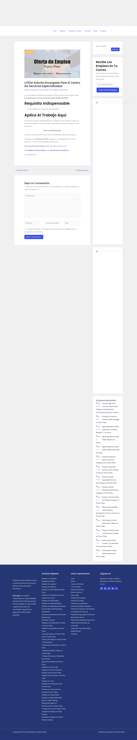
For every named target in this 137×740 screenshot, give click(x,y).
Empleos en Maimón (49, 587)
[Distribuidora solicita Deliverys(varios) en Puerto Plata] (98, 551)
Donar (73, 581)
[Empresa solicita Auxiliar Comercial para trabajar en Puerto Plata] (98, 531)
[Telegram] (123, 31)
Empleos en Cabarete (49, 578)
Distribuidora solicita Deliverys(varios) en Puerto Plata (106, 553)
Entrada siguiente (83, 170)
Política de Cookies (77, 601)
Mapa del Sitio (76, 631)
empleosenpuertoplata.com (59, 150)
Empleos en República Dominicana (54, 606)
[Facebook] (110, 31)
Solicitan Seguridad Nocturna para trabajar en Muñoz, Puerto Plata (107, 470)
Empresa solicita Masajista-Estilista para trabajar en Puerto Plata (107, 490)
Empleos (63, 31)
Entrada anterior (21, 170)
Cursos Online (76, 587)
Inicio (55, 31)
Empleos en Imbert (48, 581)
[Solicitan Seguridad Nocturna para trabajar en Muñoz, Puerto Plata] (98, 467)
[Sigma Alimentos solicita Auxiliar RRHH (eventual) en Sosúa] (98, 447)
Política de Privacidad (78, 598)
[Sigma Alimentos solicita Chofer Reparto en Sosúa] (98, 437)
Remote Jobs (46, 617)
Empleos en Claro (48, 681)
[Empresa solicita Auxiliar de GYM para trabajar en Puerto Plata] (98, 498)
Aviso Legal (75, 595)
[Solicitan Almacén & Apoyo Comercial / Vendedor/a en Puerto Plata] (98, 457)
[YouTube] (120, 31)
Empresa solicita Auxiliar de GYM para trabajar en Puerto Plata (107, 500)
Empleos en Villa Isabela (50, 601)
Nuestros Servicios (77, 590)
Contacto (103, 31)
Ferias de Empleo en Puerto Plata (53, 634)
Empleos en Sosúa (48, 598)
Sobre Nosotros (76, 592)
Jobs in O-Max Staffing (49, 700)
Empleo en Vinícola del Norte (52, 670)
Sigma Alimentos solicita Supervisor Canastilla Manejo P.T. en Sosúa (107, 430)
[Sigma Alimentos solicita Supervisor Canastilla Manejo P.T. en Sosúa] (98, 427)
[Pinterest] (117, 31)
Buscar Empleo (101, 46)
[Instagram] (113, 31)
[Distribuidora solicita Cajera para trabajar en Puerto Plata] (98, 521)
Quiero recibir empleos (108, 90)
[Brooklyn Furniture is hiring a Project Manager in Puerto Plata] (98, 417)
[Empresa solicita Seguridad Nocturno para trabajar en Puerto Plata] (98, 477)
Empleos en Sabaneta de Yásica (53, 595)
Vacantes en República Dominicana (54, 614)
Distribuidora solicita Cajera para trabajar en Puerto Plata (107, 523)
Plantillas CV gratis (75, 31)
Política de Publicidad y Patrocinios (83, 620)
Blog (95, 31)
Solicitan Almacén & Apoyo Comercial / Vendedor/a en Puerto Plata (106, 460)
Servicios (88, 31)
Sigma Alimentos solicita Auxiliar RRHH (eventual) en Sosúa (107, 450)
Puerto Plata (44, 90)
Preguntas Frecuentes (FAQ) (80, 628)
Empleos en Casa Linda (50, 667)
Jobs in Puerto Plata (49, 637)
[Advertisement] (56, 13)
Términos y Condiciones (79, 603)
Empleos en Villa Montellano (52, 603)
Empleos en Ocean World (50, 695)
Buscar (115, 49)
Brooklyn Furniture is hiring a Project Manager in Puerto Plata (108, 419)
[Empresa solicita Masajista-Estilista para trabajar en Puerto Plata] (98, 487)
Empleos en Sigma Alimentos (52, 698)
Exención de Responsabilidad (81, 606)
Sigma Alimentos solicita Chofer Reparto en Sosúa (107, 440)
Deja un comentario (31, 90)
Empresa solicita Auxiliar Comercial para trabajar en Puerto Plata (107, 533)
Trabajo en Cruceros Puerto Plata (53, 709)
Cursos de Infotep (77, 584)
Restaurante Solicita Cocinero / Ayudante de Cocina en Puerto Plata (107, 543)
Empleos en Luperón (49, 584)
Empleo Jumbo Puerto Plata (51, 673)
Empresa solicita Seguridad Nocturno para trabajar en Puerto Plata (106, 480)
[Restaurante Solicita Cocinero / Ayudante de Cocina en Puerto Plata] (98, 541)
